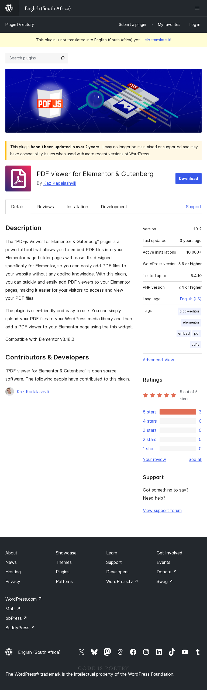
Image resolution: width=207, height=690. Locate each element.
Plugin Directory (19, 24)
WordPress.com (23, 599)
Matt (12, 608)
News (11, 562)
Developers (117, 571)
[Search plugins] (62, 58)
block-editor (189, 311)
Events (163, 562)
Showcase (66, 553)
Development (114, 206)
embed (184, 333)
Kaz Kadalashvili (59, 183)
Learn (111, 553)
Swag (165, 581)
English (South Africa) (39, 652)
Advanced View (158, 359)
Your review (154, 459)
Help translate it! (156, 40)
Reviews (45, 206)
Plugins (63, 571)
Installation (77, 206)
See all (195, 459)
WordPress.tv (122, 581)
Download (188, 178)
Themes (64, 562)
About (11, 553)
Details (18, 206)
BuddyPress (20, 627)
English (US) (191, 299)
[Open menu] (198, 8)
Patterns (64, 581)
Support (194, 206)
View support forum (162, 510)
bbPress (16, 618)
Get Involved (169, 553)
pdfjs (195, 344)
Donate (167, 571)
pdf (196, 333)
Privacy (12, 581)
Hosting (13, 571)
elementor (191, 322)
